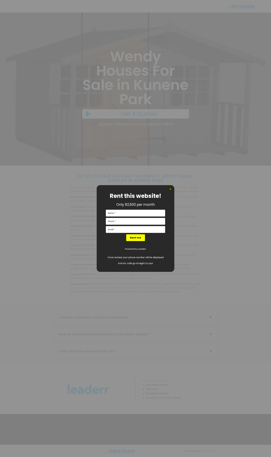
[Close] (170, 189)
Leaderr (142, 248)
